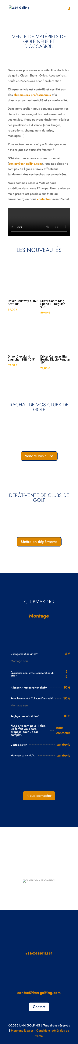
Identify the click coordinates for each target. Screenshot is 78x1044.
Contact (39, 1007)
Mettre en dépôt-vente (39, 541)
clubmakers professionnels (32, 95)
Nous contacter (39, 795)
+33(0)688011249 (38, 953)
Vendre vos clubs (39, 456)
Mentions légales (22, 1030)
